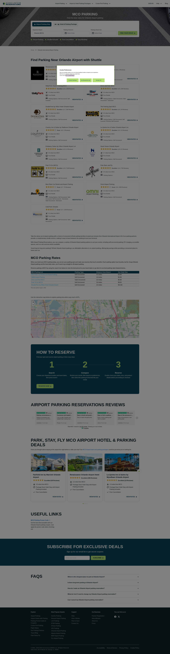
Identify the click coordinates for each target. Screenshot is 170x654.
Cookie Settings (73, 80)
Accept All (98, 80)
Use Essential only (85, 80)
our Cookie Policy (70, 75)
